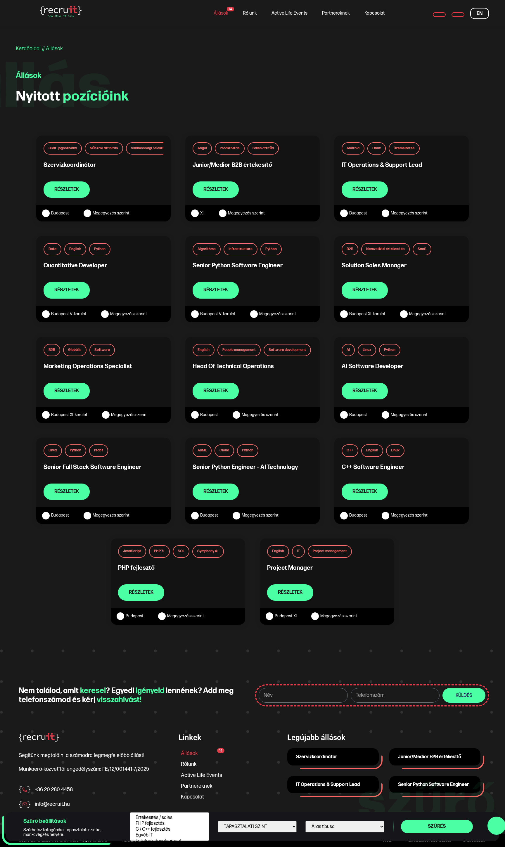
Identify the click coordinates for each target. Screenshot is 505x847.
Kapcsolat (374, 13)
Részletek (66, 189)
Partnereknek (336, 13)
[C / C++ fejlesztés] (169, 829)
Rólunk (250, 13)
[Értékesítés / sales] (169, 818)
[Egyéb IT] (169, 835)
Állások (223, 11)
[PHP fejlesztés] (169, 824)
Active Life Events (289, 13)
